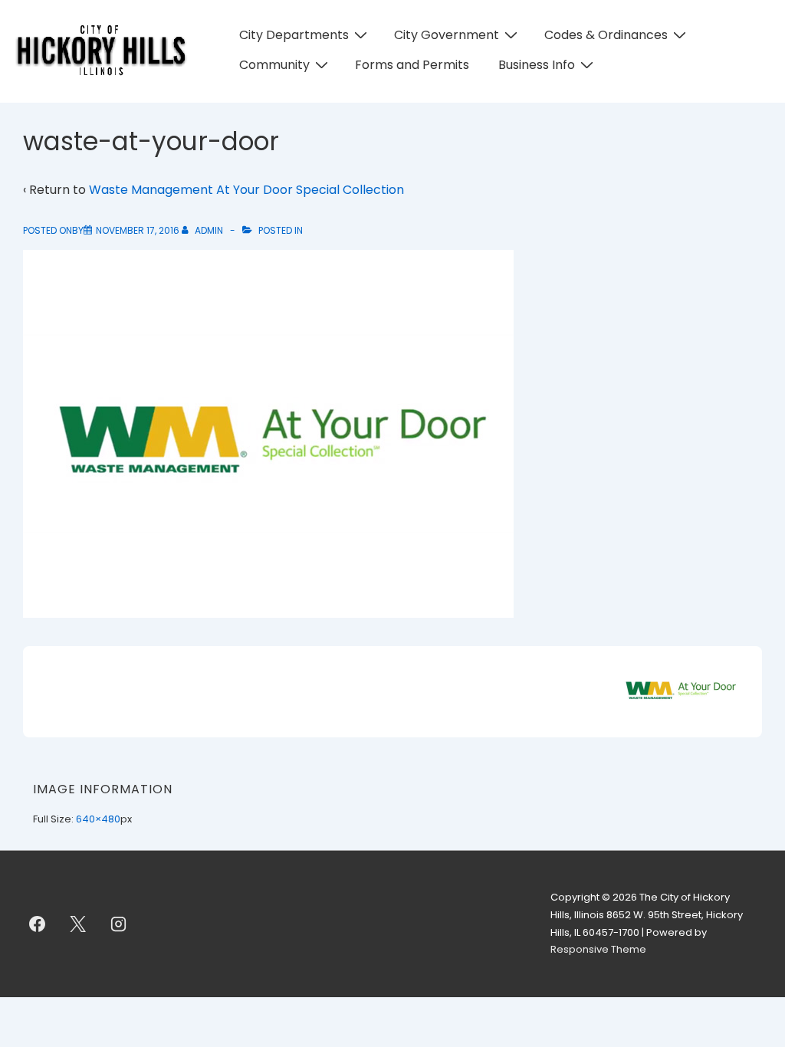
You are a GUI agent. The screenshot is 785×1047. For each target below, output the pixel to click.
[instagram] (118, 924)
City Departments (294, 35)
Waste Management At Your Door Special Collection (246, 190)
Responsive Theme (598, 949)
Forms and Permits (412, 65)
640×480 (98, 819)
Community (274, 65)
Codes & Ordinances (606, 35)
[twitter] (78, 924)
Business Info (536, 65)
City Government (446, 35)
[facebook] (37, 924)
